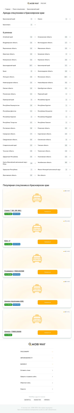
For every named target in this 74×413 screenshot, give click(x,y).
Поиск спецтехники (19, 9)
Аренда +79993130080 (12, 331)
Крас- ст (7, 241)
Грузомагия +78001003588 (14, 271)
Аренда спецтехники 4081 (14, 301)
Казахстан (37, 400)
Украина (47, 400)
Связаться (47, 211)
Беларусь (27, 400)
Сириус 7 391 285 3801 (12, 210)
